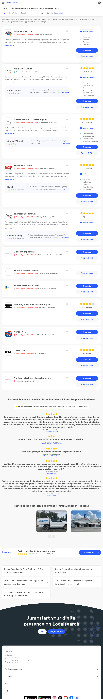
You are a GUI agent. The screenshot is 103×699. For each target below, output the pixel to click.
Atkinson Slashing (51, 495)
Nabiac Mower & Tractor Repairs (51, 456)
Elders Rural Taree (51, 473)
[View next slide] (53, 536)
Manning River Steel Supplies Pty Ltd (52, 443)
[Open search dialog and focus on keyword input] (4, 13)
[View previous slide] (49, 536)
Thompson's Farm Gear (51, 431)
